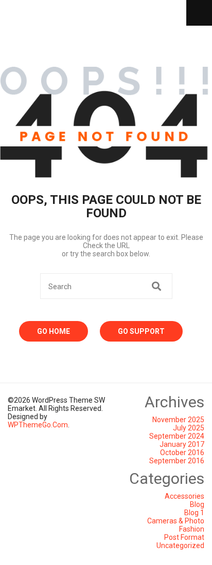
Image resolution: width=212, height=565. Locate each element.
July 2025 (188, 428)
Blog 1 (194, 513)
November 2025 (178, 420)
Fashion (191, 529)
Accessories (184, 496)
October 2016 (182, 452)
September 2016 (176, 461)
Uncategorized (180, 545)
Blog (197, 504)
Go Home (53, 331)
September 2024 (176, 436)
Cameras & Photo (175, 521)
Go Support (141, 331)
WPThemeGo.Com (38, 425)
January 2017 (182, 444)
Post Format (184, 537)
